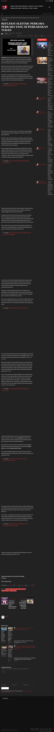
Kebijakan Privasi (49, 731)
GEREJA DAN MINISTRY (21, 6)
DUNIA (36, 6)
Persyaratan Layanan (42, 731)
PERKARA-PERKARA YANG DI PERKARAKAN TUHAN (16, 589)
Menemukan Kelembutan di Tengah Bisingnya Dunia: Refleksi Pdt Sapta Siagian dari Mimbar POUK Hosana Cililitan (50, 170)
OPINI (31, 8)
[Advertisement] (17, 101)
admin (6, 33)
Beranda (2, 17)
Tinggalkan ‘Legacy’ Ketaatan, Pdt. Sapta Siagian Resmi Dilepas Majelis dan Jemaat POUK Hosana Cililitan (50, 186)
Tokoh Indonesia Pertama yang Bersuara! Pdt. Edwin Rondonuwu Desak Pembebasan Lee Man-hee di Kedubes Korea (50, 118)
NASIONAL (31, 6)
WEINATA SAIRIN (13, 590)
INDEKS (35, 8)
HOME (12, 6)
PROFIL (41, 6)
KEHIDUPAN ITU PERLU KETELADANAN (18, 308)
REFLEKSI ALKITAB (5, 590)
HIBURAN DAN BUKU (16, 8)
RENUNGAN (25, 8)
